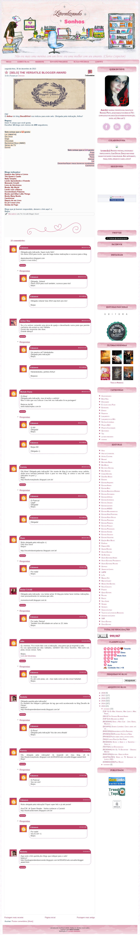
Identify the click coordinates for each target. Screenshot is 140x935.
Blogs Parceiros (81, 62)
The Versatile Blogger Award (29, 214)
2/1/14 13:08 (82, 726)
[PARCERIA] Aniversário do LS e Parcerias (117, 731)
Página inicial (50, 917)
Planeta (104, 590)
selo (18, 214)
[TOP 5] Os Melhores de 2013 (113, 719)
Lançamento (105, 416)
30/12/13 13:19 (82, 347)
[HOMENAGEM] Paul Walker (113, 762)
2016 (103, 698)
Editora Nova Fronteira (109, 514)
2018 (103, 693)
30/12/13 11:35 (86, 320)
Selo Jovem (105, 601)
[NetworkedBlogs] (117, 197)
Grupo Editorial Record (109, 564)
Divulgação (105, 402)
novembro (107, 765)
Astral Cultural (106, 456)
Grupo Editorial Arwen (109, 558)
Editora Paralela (107, 523)
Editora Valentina (107, 537)
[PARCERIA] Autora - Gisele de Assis (115, 754)
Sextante (104, 607)
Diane (22, 538)
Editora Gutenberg (107, 494)
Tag (102, 434)
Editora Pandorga (107, 520)
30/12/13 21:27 (86, 589)
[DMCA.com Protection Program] (117, 809)
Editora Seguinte (107, 535)
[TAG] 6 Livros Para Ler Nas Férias (115, 739)
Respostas (25, 271)
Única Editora (106, 624)
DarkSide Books (106, 477)
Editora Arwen (106, 485)
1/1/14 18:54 (86, 750)
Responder (22, 265)
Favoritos (104, 413)
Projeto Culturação (108, 428)
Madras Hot (105, 578)
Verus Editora (106, 621)
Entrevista (104, 408)
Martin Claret (106, 581)
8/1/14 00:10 (82, 517)
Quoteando (105, 431)
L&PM (103, 572)
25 (90, 71)
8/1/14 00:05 (82, 442)
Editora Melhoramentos (109, 511)
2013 (103, 706)
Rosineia (23, 697)
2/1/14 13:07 (82, 616)
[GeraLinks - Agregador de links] (117, 786)
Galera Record (106, 549)
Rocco (103, 598)
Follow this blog (116, 200)
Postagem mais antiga (86, 917)
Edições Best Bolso (108, 540)
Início (8, 62)
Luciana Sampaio (74, 931)
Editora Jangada (106, 503)
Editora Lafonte (106, 506)
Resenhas (39, 62)
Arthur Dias (25, 321)
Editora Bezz (105, 488)
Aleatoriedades (106, 396)
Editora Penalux (106, 526)
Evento (103, 410)
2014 (103, 703)
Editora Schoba (106, 532)
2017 (103, 695)
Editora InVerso (106, 497)
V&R (103, 618)
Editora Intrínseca (107, 500)
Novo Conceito (106, 587)
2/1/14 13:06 (82, 567)
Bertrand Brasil (106, 462)
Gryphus (104, 566)
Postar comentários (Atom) (22, 921)
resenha (104, 439)
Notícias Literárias (107, 422)
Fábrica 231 (105, 546)
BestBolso (105, 465)
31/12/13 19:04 (86, 641)
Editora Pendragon (107, 529)
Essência (104, 543)
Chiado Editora (106, 474)
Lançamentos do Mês (108, 419)
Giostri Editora (106, 552)
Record (104, 595)
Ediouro (104, 480)
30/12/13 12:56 (86, 467)
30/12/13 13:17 (82, 277)
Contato (99, 62)
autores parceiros (107, 437)
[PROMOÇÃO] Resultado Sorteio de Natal (117, 734)
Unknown (21, 76)
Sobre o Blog (23, 62)
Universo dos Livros (108, 616)
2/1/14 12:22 (86, 800)
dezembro (107, 709)
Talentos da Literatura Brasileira (112, 613)
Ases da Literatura (107, 453)
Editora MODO (106, 509)
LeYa (103, 575)
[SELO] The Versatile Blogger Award (38, 72)
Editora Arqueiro (107, 483)
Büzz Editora (105, 471)
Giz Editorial (105, 555)
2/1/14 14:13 (86, 851)
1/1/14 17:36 (86, 696)
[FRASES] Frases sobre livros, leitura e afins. (118, 737)
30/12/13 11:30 (86, 247)
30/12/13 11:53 (86, 391)
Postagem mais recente (13, 917)
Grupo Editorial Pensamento (111, 561)
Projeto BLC (106, 425)
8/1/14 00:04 (82, 367)
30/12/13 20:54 (86, 538)
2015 (103, 701)
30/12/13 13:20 (82, 496)
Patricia (23, 467)
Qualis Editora (106, 592)
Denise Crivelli (26, 590)
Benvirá (104, 459)
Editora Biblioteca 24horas (110, 491)
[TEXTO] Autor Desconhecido (113, 747)
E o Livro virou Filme (108, 405)
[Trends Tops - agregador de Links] (117, 796)
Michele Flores (26, 392)
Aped (103, 451)
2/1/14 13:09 (82, 827)
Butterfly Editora (107, 468)
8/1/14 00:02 (82, 296)
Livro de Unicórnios (28, 656)
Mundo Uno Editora (108, 584)
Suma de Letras (106, 610)
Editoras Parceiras (59, 62)
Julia (22, 641)
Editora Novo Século (108, 517)
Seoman (104, 604)
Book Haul (105, 399)
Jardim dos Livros (107, 569)
